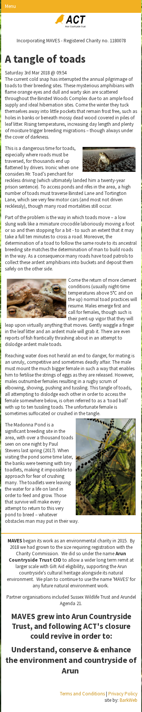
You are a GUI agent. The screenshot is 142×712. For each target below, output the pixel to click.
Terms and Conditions (82, 693)
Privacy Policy (122, 693)
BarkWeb (128, 700)
